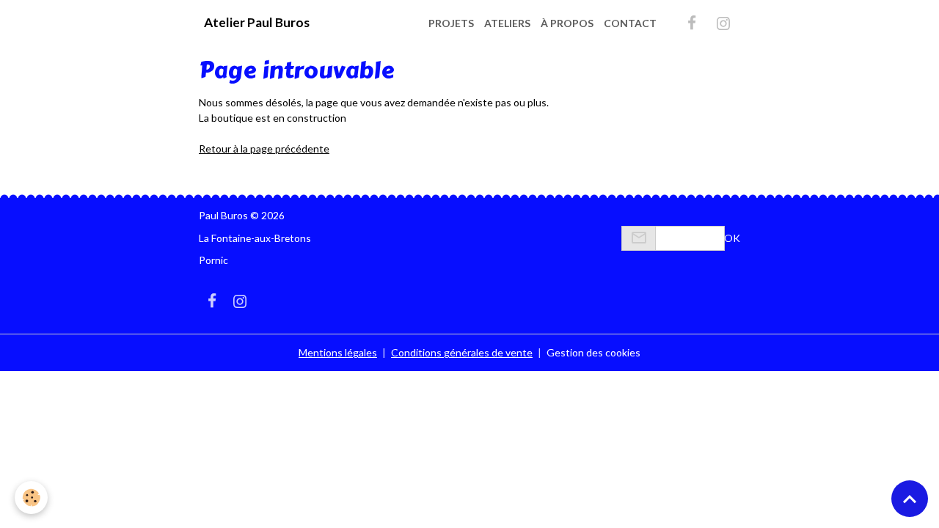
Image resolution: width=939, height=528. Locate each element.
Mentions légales (338, 352)
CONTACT (630, 23)
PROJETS (451, 23)
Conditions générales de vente (462, 352)
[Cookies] (31, 497)
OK (732, 238)
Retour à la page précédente (264, 148)
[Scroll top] (909, 498)
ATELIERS (507, 23)
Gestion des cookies (593, 352)
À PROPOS (567, 23)
